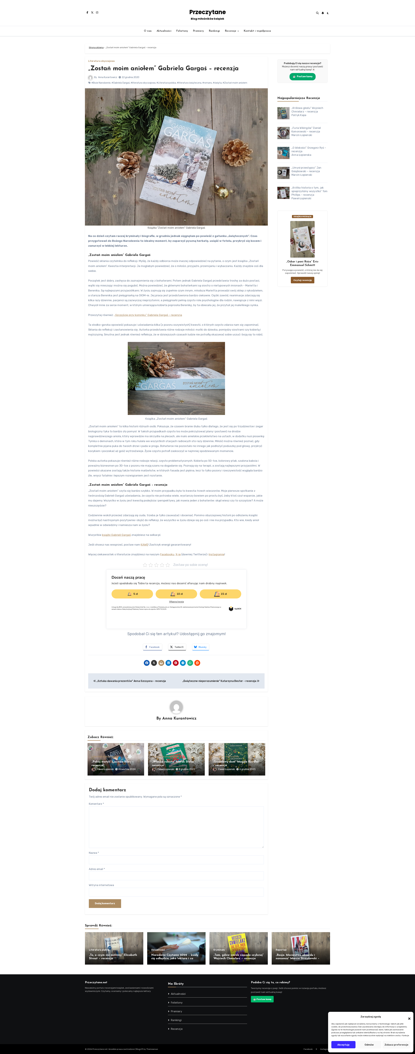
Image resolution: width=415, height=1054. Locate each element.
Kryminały (219, 950)
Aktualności (164, 31)
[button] (407, 1016)
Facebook (308, 1049)
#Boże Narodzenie (101, 82)
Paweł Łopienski (105, 769)
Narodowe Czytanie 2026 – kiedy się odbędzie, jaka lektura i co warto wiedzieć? (174, 959)
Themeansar (152, 1049)
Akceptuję (343, 1044)
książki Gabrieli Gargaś (116, 534)
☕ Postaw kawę (262, 999)
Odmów (369, 1044)
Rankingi (214, 31)
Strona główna (96, 47)
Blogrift (139, 1049)
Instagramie (216, 554)
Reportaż (281, 950)
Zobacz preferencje (396, 1044)
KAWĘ (144, 544)
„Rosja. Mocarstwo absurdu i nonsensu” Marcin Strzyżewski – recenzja (297, 959)
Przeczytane (207, 12)
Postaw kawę (302, 76)
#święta (217, 82)
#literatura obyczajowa (143, 82)
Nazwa (94, 852)
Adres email (97, 869)
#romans (207, 82)
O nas (148, 31)
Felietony (182, 31)
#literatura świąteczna (189, 82)
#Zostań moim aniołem (235, 82)
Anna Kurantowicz (107, 77)
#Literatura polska (166, 82)
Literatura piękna (99, 950)
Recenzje (231, 31)
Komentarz (96, 803)
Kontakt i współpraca (257, 31)
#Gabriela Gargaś (121, 82)
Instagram (325, 1049)
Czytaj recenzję (302, 280)
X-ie (178, 554)
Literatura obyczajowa (101, 61)
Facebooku (167, 554)
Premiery (198, 31)
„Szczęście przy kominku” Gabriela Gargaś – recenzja (148, 315)
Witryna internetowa (101, 885)
